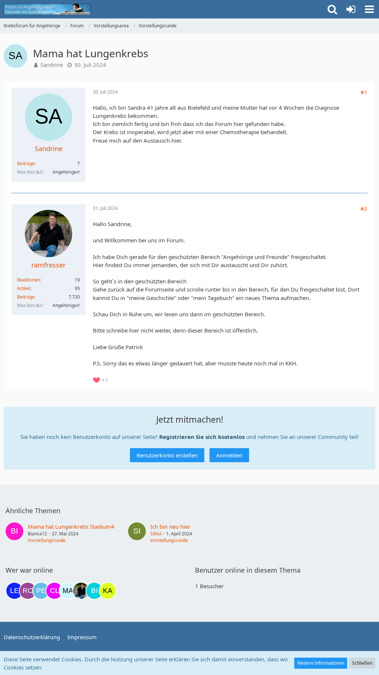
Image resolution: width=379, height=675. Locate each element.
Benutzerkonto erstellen (167, 455)
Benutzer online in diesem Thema (248, 570)
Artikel (23, 288)
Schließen (362, 663)
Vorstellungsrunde (47, 540)
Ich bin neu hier (170, 526)
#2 (364, 208)
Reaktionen (28, 280)
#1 (364, 92)
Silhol (155, 534)
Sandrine (51, 64)
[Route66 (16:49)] (28, 591)
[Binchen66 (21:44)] (94, 591)
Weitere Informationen (320, 663)
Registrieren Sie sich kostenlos (202, 436)
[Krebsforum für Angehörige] (47, 9)
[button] (369, 9)
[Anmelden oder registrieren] (350, 9)
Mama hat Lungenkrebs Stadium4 (71, 526)
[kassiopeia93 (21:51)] (108, 591)
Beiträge (26, 163)
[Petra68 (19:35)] (41, 591)
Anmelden (229, 455)
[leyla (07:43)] (14, 591)
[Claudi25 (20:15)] (54, 591)
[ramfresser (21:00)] (81, 591)
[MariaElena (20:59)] (68, 591)
